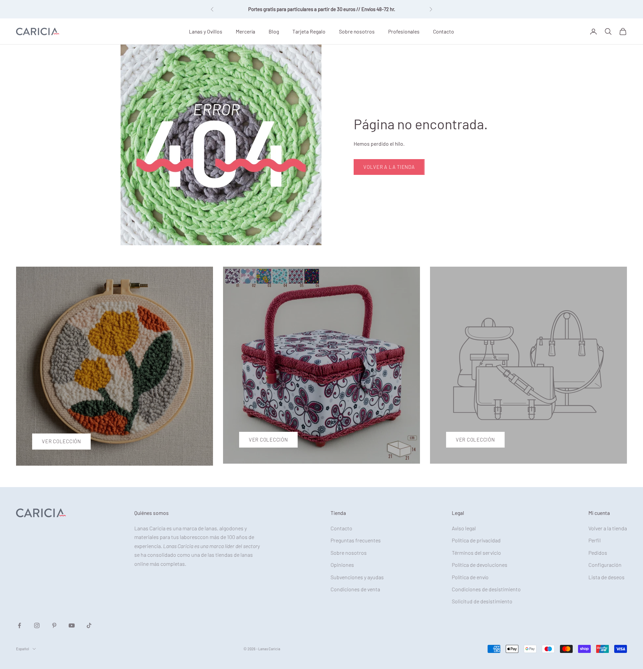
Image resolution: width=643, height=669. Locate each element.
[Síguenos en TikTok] (89, 625)
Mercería (245, 31)
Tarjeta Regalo (309, 31)
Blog (274, 31)
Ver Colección (61, 441)
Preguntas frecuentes (356, 540)
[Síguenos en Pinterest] (54, 625)
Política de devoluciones (479, 564)
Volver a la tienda (389, 167)
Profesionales (404, 31)
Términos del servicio (476, 552)
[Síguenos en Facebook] (19, 625)
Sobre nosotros (357, 31)
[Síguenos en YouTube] (71, 625)
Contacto (443, 31)
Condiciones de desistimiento (486, 589)
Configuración (605, 564)
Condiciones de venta (355, 589)
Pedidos (597, 552)
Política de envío (470, 577)
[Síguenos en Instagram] (36, 625)
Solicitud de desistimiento (482, 601)
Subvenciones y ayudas (357, 577)
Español (22, 649)
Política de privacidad (476, 540)
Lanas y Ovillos (205, 31)
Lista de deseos (606, 577)
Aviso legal (464, 528)
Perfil (594, 540)
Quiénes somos (151, 513)
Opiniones (342, 564)
